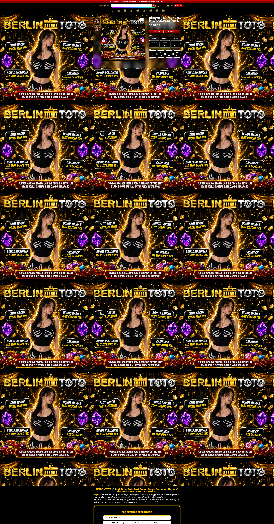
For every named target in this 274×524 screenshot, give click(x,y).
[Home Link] (104, 6)
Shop (95, 5)
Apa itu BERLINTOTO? (113, 517)
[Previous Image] (103, 41)
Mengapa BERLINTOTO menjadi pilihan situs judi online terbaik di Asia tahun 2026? (131, 523)
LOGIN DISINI (171, 31)
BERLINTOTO (97, 494)
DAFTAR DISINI (156, 31)
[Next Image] (142, 41)
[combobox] (131, 5)
